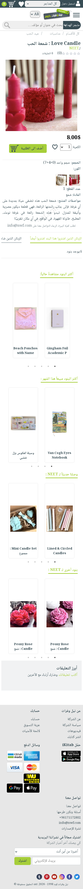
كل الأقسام (72, 34)
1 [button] (55, 366)
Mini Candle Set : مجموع (23, 551)
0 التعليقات (48, 53)
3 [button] (41, 366)
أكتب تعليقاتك (67, 675)
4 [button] (35, 366)
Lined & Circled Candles (59, 551)
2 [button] (48, 366)
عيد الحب (32, 34)
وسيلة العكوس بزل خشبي (23, 456)
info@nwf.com (19, 226)
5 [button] (28, 366)
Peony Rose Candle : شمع (59, 647)
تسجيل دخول (68, 4)
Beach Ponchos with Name (25, 351)
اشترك (22, 861)
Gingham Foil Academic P (57, 351)
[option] (41, 95)
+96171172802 (70, 817)
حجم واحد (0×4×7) (56, 163)
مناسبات (55, 34)
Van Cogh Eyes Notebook (59, 456)
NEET (74, 49)
